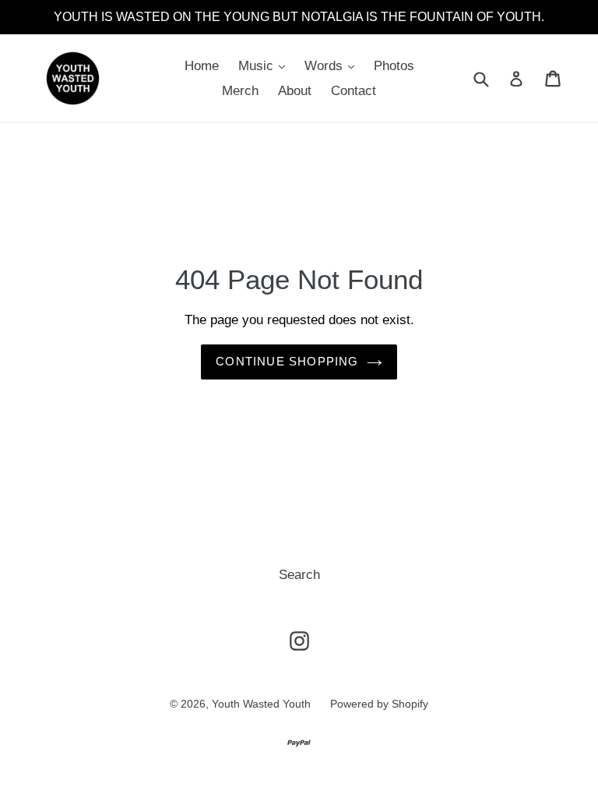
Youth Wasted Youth (261, 703)
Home (202, 65)
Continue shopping (287, 361)
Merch (240, 90)
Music (257, 65)
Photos (394, 65)
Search (299, 574)
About (294, 90)
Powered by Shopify (379, 703)
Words (325, 65)
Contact (353, 90)
